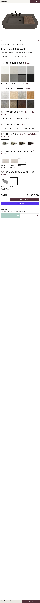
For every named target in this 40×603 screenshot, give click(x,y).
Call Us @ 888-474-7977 (24, 216)
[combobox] (33, 1)
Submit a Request (4, 216)
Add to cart (24, 199)
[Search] (33, 1)
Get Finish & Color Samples (13, 84)
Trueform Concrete (4, 1)
